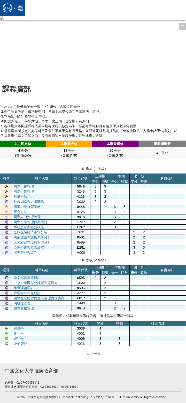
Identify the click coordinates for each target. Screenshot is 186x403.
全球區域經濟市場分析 (30, 232)
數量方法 (20, 196)
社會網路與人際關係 (29, 202)
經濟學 (19, 328)
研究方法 (20, 212)
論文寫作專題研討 (27, 278)
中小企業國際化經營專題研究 (36, 283)
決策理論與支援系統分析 (32, 237)
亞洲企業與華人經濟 (29, 247)
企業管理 (20, 344)
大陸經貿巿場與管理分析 (32, 242)
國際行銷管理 (24, 186)
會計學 (19, 333)
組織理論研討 (24, 288)
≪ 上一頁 (93, 354)
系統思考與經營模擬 (29, 227)
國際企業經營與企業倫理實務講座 (39, 298)
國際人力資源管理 (27, 217)
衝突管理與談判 (25, 252)
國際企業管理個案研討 (30, 222)
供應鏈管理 (22, 303)
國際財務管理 (24, 308)
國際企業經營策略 (27, 207)
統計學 (19, 338)
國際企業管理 (24, 191)
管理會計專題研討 (27, 293)
